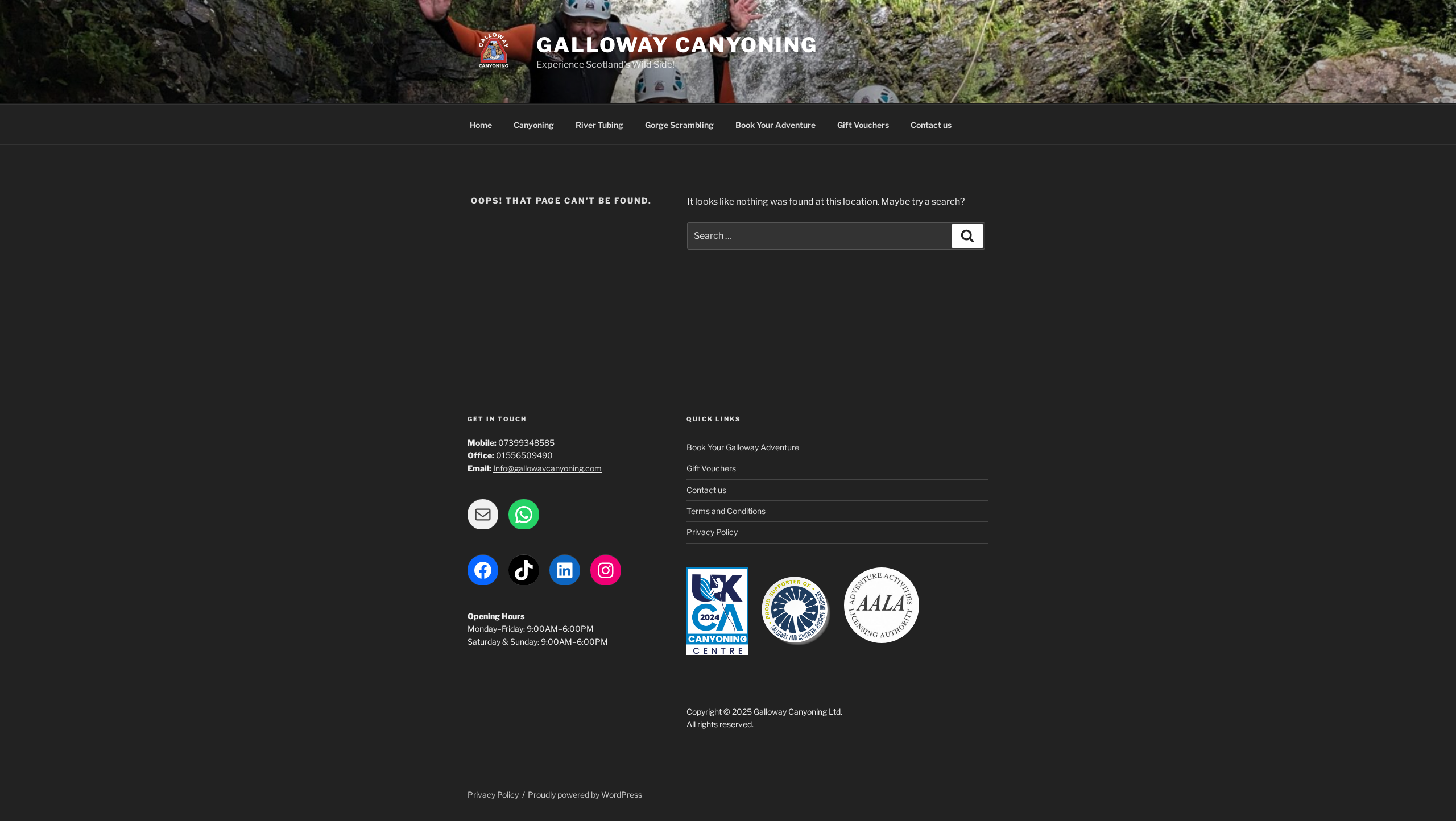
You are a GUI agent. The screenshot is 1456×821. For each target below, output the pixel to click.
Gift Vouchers (863, 125)
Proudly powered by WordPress (585, 794)
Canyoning (534, 125)
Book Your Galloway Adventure (742, 447)
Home (481, 125)
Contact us (931, 125)
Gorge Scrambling (679, 125)
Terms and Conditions (726, 511)
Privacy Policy (712, 532)
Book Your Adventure (775, 125)
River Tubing (599, 125)
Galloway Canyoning (677, 44)
